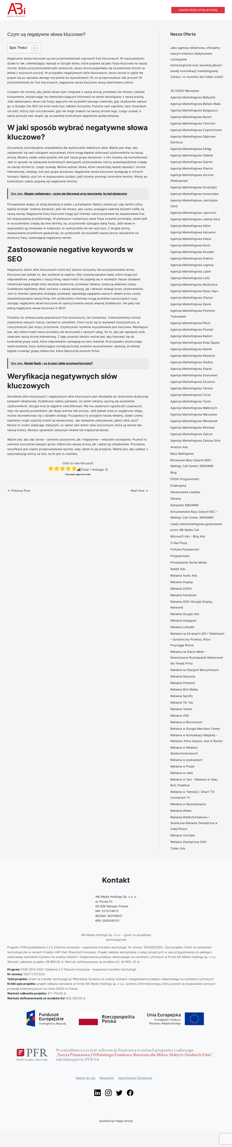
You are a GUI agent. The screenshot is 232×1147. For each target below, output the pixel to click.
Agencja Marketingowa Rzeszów (192, 355)
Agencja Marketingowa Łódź (190, 278)
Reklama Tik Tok (181, 702)
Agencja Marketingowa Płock (190, 323)
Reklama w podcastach (186, 760)
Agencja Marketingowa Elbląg (190, 149)
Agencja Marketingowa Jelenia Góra (195, 219)
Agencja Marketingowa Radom (191, 336)
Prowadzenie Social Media (188, 562)
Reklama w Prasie (182, 766)
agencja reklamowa (191, 48)
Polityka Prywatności (184, 549)
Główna (175, 498)
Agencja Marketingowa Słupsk (191, 368)
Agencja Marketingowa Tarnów (191, 388)
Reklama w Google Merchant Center (195, 728)
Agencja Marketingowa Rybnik (191, 349)
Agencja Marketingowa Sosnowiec (194, 375)
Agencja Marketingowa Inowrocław (194, 194)
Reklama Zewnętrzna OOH (188, 842)
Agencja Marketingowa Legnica (192, 265)
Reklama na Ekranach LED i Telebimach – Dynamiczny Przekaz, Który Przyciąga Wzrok (197, 639)
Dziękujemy (178, 485)
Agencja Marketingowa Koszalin (192, 252)
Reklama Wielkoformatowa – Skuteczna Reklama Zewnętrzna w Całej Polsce (194, 823)
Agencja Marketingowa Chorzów (192, 123)
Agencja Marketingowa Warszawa (193, 414)
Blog (173, 472)
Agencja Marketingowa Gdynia (191, 162)
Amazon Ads (179, 447)
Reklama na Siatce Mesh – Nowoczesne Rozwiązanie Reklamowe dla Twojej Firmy (196, 657)
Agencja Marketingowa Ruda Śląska (194, 342)
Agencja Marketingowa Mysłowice (193, 284)
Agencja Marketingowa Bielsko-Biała (195, 104)
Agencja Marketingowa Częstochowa (196, 130)
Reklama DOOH (181, 588)
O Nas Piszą (178, 543)
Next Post (139, 490)
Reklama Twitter (181, 709)
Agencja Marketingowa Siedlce (191, 362)
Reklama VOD (179, 715)
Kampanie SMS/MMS (184, 505)
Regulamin (107, 1078)
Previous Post (19, 490)
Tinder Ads (177, 848)
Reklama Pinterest (182, 683)
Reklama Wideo (181, 810)
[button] (198, 10)
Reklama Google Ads (184, 614)
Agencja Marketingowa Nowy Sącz (194, 291)
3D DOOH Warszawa (184, 91)
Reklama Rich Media (184, 689)
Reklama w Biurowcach (186, 722)
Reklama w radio (181, 773)
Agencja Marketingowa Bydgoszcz (194, 110)
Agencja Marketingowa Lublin (190, 271)
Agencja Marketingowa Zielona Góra (195, 440)
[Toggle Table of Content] (33, 48)
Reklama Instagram (183, 620)
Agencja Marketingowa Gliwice (191, 168)
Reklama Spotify (181, 696)
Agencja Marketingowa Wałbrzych (193, 408)
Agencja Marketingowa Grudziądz (193, 187)
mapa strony (124, 1121)
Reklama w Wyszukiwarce (188, 804)
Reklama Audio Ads (183, 575)
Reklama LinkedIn (182, 627)
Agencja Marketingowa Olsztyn (191, 297)
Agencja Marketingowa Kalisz (190, 226)
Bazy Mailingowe (182, 453)
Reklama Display (181, 582)
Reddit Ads (177, 569)
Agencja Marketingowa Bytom (191, 117)
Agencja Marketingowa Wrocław (192, 427)
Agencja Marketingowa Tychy (190, 401)
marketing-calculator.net (17, 1129)
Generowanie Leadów (185, 492)
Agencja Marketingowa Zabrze (191, 434)
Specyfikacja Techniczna (135, 1078)
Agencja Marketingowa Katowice (193, 232)
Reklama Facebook (183, 595)
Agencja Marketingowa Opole (190, 304)
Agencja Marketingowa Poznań (191, 329)
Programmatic (180, 556)
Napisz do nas (85, 1078)
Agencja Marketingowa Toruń (190, 395)
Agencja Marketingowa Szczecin (192, 382)
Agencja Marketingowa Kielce (190, 239)
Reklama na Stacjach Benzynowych (194, 670)
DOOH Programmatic (184, 479)
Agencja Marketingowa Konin (190, 245)
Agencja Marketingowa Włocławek (194, 421)
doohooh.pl (107, 1121)
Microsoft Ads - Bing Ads (187, 536)
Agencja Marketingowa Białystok (192, 97)
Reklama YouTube (182, 835)
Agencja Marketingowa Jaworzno (193, 212)
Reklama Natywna (182, 676)
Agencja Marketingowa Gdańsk (191, 155)
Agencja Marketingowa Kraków (191, 258)
